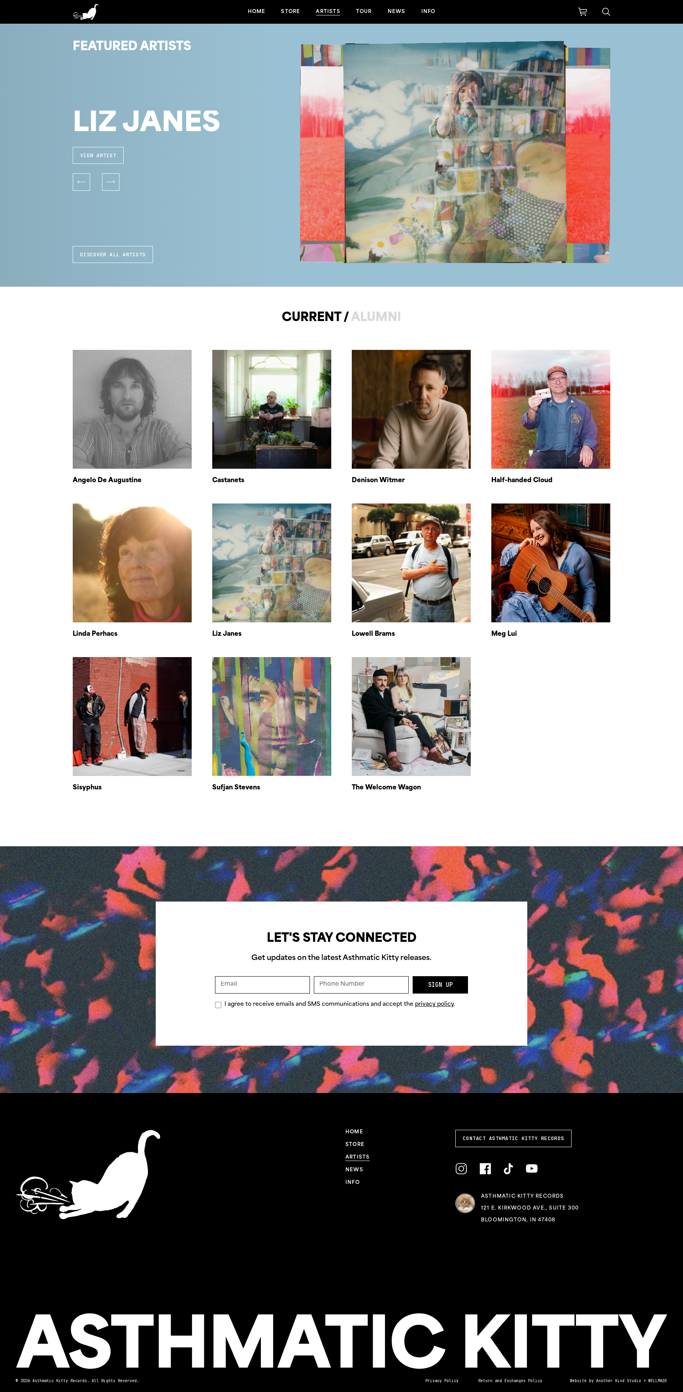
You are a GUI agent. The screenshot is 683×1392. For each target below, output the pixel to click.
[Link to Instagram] (461, 1169)
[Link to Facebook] (485, 1169)
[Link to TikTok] (508, 1169)
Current (311, 318)
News (397, 11)
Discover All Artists (112, 254)
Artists (328, 11)
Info (428, 11)
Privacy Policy (441, 1380)
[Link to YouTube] (532, 1169)
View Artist (98, 155)
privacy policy (434, 1004)
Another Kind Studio (618, 1380)
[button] (81, 182)
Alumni (376, 318)
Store (290, 11)
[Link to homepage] (85, 12)
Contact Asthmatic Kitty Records (513, 1138)
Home (257, 11)
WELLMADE (657, 1380)
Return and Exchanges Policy (510, 1380)
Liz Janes (146, 124)
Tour (364, 11)
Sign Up (440, 985)
